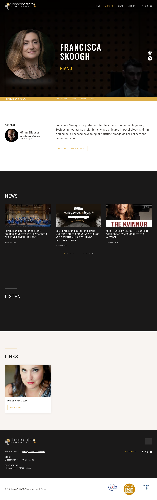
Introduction (62, 98)
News (120, 6)
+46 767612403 (11, 451)
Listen (83, 98)
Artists (109, 6)
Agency (131, 6)
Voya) (43, 489)
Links (93, 98)
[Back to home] (20, 6)
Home (97, 6)
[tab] (64, 253)
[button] (71, 148)
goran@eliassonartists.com (30, 136)
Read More (15, 407)
